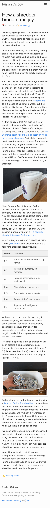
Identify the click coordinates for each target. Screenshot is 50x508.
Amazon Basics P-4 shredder (18, 403)
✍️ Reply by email (11, 475)
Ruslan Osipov (12, 4)
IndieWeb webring (12, 500)
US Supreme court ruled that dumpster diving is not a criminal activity (25, 134)
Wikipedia (15, 243)
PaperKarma (39, 100)
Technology (25, 25)
